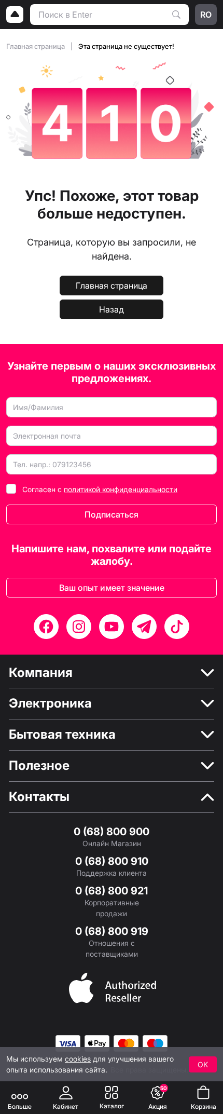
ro (206, 14)
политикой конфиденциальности (120, 489)
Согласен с (99, 489)
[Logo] (15, 14)
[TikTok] (176, 626)
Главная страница (36, 46)
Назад (111, 309)
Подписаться (111, 514)
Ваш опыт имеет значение (111, 587)
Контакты (39, 797)
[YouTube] (111, 626)
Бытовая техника (62, 734)
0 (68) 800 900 (111, 831)
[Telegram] (144, 626)
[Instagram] (78, 626)
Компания (41, 672)
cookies (78, 1058)
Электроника (50, 703)
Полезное (39, 765)
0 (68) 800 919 (111, 931)
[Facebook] (46, 626)
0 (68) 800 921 (111, 891)
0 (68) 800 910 (111, 861)
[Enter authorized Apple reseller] (112, 987)
